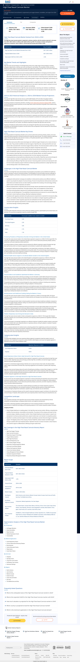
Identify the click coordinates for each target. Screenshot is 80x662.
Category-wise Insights (64, 56)
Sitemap (64, 657)
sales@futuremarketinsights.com (34, 650)
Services (12, 653)
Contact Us (37, 658)
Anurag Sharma (18, 17)
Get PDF (45, 620)
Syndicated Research (15, 655)
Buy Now (68, 13)
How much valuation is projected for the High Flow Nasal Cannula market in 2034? (31, 601)
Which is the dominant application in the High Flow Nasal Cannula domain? (29, 610)
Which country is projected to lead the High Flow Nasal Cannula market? (28, 606)
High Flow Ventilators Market (32, 631)
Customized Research (25, 655)
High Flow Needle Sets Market (47, 632)
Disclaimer (55, 655)
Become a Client (38, 657)
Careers (42, 655)
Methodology (67, 76)
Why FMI (47, 655)
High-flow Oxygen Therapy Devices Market (13, 632)
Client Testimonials (46, 657)
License (42, 17)
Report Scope (62, 64)
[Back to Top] (77, 651)
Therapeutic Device (15, 5)
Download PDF (68, 29)
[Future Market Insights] (7, 2)
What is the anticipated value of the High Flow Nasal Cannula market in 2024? (29, 593)
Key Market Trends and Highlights (66, 41)
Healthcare (7, 5)
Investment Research (16, 657)
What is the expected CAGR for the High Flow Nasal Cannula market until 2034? (30, 597)
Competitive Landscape (64, 58)
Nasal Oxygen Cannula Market (65, 632)
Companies (33, 22)
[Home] (4, 5)
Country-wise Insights (64, 54)
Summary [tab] (9, 22)
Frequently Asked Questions (65, 70)
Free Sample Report (68, 24)
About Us (37, 655)
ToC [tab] (21, 22)
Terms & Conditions (62, 655)
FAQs (61, 657)
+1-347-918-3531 (46, 650)
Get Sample (18, 620)
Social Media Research (26, 657)
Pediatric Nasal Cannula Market (12, 637)
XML (68, 657)
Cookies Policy (55, 657)
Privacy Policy (69, 655)
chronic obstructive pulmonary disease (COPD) (40, 102)
